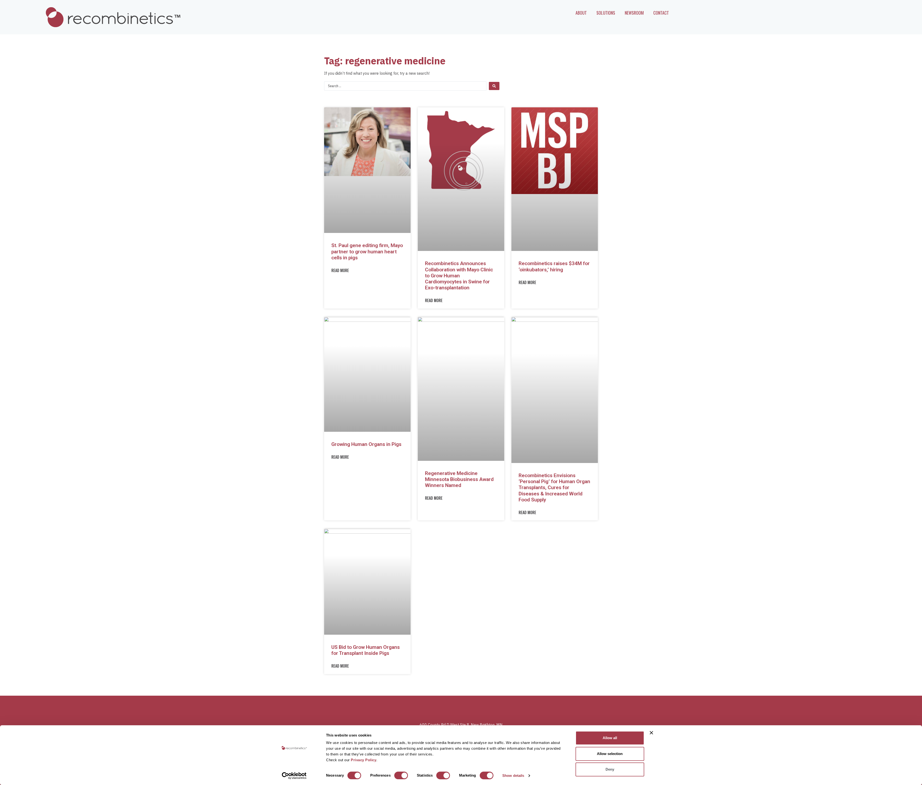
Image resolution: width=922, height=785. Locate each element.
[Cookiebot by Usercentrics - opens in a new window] (294, 775)
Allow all (610, 738)
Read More (340, 270)
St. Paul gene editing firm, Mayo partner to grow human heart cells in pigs (367, 251)
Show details (513, 775)
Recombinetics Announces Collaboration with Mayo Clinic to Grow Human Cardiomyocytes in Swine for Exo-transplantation (459, 276)
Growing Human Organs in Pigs (366, 444)
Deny (610, 769)
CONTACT (661, 13)
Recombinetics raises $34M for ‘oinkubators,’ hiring (554, 266)
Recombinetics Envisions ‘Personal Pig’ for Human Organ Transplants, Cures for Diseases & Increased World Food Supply (554, 488)
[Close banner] (651, 732)
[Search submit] (494, 86)
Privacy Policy (363, 760)
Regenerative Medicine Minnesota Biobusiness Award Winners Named (459, 479)
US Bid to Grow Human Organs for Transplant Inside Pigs (365, 650)
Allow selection (610, 754)
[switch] (401, 775)
